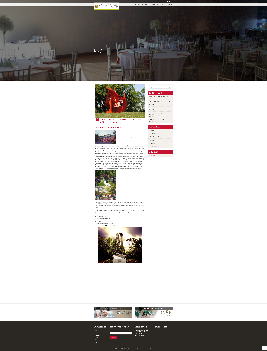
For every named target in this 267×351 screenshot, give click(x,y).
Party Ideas (153, 133)
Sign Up (114, 337)
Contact (169, 4)
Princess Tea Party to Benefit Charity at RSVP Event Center (159, 102)
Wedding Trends (154, 146)
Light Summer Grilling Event (156, 108)
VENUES (153, 4)
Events (152, 130)
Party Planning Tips (155, 136)
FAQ (163, 4)
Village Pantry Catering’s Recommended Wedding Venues (160, 113)
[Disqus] (120, 282)
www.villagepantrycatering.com (108, 225)
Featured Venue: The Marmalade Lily (159, 96)
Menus (147, 4)
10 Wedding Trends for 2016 (157, 119)
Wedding (152, 143)
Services (140, 4)
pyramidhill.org (104, 220)
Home (134, 4)
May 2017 (152, 155)
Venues (152, 140)
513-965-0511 (140, 333)
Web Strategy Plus (147, 348)
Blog (158, 4)
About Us (97, 335)
